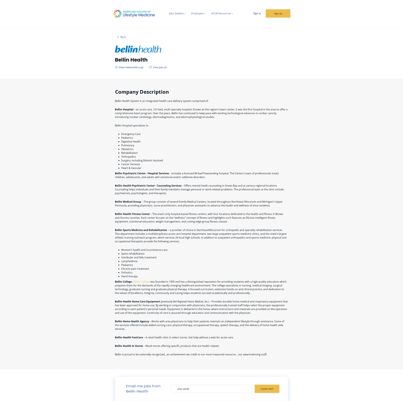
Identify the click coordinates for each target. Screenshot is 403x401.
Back (123, 37)
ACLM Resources (221, 13)
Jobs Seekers (176, 13)
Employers (197, 13)
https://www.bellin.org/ (131, 67)
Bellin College (142, 281)
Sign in (257, 13)
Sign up (278, 13)
